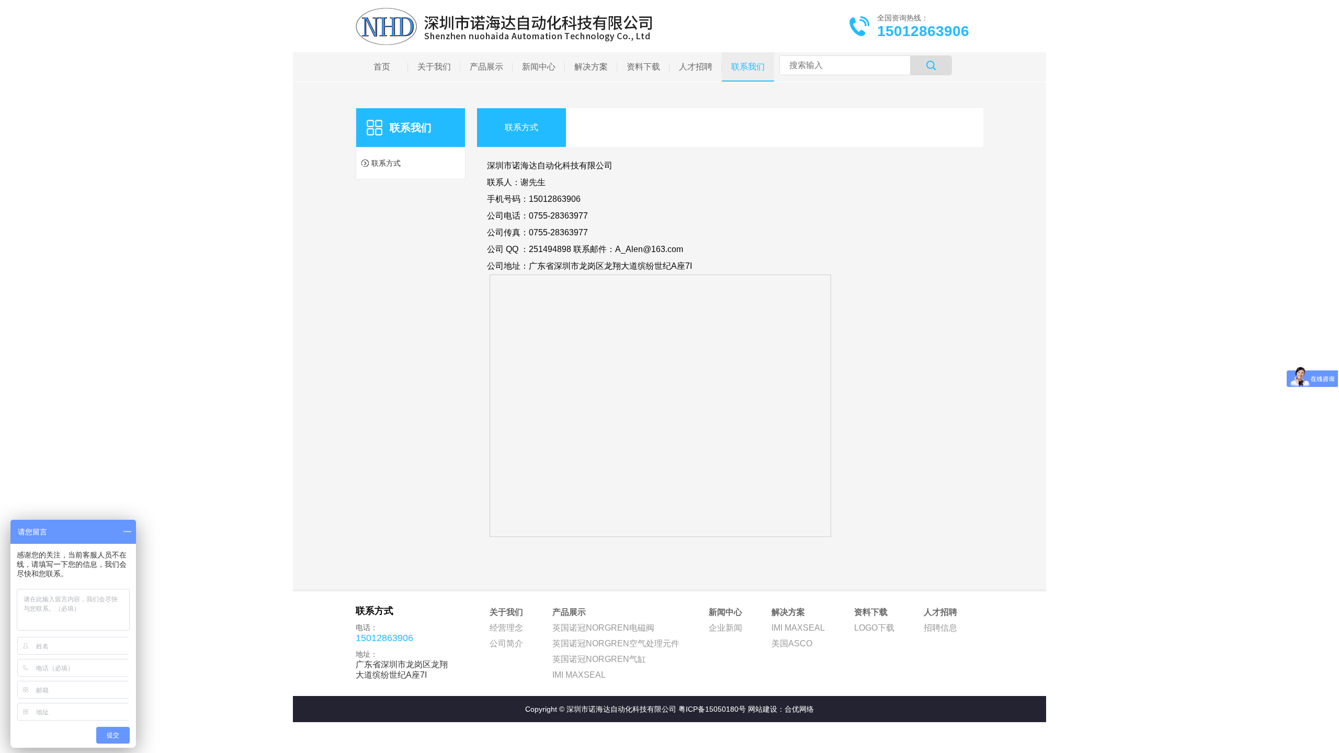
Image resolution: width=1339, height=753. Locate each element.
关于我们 (506, 612)
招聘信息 (940, 627)
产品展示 (569, 612)
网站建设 (762, 709)
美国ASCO (791, 643)
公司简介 (506, 643)
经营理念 (506, 627)
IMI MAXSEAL (579, 674)
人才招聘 (940, 612)
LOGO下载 (874, 627)
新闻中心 (725, 612)
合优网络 (799, 709)
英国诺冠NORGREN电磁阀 (603, 627)
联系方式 (386, 163)
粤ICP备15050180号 (712, 709)
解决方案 (788, 612)
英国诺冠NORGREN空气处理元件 (615, 643)
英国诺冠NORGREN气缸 (599, 659)
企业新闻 (725, 627)
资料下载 (871, 612)
